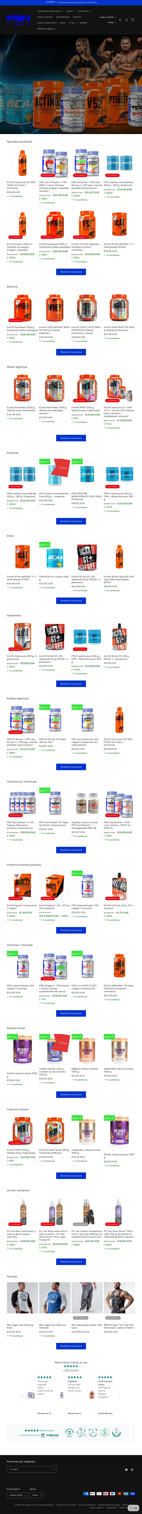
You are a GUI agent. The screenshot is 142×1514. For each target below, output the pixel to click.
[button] (50, 11)
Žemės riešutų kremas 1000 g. (22, 1075)
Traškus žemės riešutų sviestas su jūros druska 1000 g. (52, 1071)
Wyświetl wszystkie (71, 271)
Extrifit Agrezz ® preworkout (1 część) (22, 907)
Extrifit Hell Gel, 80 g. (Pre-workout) (119, 907)
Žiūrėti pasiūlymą (71, 118)
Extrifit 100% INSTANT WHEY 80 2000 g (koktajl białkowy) (54, 330)
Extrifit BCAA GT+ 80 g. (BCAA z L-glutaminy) (116, 657)
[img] (71, 1366)
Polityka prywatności (87, 1505)
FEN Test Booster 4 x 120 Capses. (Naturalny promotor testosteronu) (20, 825)
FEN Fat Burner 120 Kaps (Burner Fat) (52, 741)
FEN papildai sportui (29, 1505)
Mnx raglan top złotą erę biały (20, 1326)
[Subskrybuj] (54, 1469)
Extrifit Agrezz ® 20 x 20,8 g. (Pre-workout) (54, 907)
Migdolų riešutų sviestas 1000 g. (85, 1070)
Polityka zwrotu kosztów (66, 1505)
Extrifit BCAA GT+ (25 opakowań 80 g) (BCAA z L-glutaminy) (87, 579)
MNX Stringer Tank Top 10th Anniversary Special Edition (119, 1326)
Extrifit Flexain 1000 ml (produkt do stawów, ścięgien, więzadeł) (19, 247)
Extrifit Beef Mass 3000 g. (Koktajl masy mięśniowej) (21, 409)
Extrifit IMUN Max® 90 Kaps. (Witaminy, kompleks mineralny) (119, 988)
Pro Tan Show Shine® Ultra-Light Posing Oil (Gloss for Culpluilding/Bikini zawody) (119, 1234)
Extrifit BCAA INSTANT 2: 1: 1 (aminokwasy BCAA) (119, 245)
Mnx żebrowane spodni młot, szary (87, 1326)
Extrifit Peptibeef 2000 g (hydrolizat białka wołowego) (54, 245)
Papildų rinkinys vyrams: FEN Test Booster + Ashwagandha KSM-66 (85, 825)
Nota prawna (111, 1508)
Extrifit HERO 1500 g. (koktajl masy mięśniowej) (86, 409)
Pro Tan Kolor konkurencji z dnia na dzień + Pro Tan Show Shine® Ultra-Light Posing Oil (53, 1235)
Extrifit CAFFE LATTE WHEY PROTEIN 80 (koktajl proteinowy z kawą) (86, 330)
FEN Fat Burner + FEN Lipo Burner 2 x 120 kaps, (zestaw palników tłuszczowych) (87, 185)
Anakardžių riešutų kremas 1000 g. (118, 1070)
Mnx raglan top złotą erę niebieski (52, 1326)
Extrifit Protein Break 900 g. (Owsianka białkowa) (54, 1151)
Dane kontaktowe (97, 1508)
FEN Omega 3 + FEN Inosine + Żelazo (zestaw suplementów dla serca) (54, 988)
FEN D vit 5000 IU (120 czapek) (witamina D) (84, 987)
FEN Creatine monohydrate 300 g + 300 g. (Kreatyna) (118, 184)
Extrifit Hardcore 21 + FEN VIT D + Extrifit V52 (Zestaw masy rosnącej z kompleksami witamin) (119, 412)
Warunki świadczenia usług (109, 1505)
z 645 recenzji (71, 1370)
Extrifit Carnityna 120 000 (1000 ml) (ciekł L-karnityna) (21, 185)
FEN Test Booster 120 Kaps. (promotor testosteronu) (54, 824)
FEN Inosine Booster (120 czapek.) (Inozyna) (85, 907)
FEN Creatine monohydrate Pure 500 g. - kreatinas (54, 495)
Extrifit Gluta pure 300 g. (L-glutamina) (22, 657)
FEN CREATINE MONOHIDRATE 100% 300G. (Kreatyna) (87, 496)
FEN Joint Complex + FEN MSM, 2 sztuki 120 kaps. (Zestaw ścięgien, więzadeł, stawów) (54, 186)
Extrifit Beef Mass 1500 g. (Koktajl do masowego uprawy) (53, 410)
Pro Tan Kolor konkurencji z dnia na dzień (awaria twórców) (21, 1234)
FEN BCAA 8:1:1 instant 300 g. (54, 578)
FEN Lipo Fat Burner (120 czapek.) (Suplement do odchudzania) (85, 742)
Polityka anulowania (127, 1508)
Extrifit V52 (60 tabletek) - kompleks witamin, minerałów (86, 247)
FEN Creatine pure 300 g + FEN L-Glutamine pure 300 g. (118, 496)
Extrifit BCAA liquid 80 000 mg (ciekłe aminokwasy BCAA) (119, 579)
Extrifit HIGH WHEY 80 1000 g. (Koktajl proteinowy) (119, 329)
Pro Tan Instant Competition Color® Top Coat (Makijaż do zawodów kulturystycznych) (87, 1234)
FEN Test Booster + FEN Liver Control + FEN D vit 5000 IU (117, 825)
